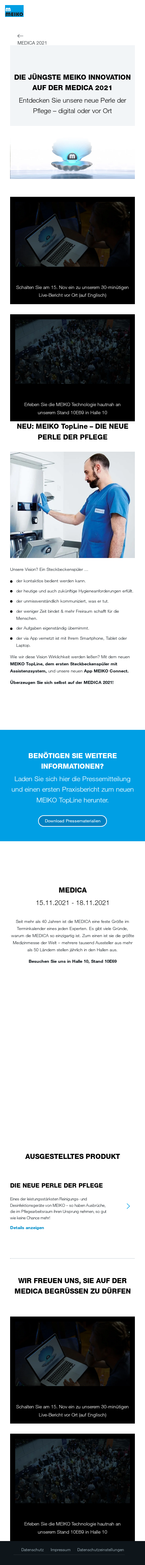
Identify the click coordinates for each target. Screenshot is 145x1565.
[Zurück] (20, 36)
